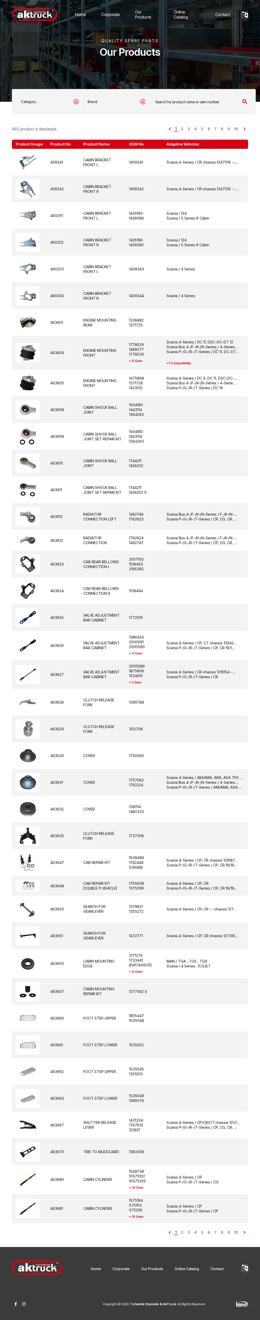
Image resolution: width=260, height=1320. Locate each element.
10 (236, 129)
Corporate (110, 14)
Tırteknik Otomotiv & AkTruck (153, 1304)
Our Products (143, 14)
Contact (222, 14)
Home (80, 14)
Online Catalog (181, 14)
